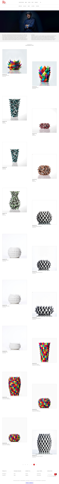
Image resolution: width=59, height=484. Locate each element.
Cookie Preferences (43, 480)
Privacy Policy (39, 475)
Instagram (26, 475)
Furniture (20, 6)
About (15, 475)
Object (29, 6)
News (14, 473)
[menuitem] (21, 2)
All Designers (4, 473)
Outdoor (37, 6)
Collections (4, 475)
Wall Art (24, 6)
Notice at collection (29, 482)
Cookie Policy (39, 473)
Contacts (26, 473)
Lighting (33, 6)
